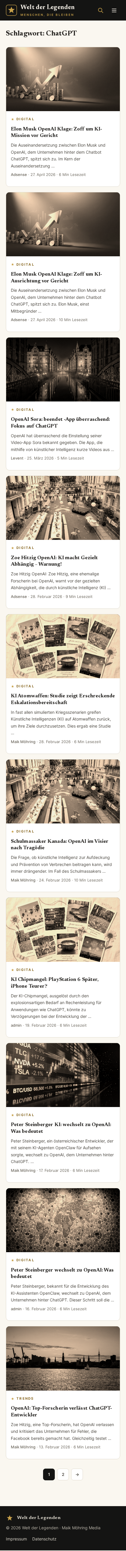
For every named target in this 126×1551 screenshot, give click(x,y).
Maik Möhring (23, 741)
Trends (25, 1398)
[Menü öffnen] (114, 10)
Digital (25, 119)
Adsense (19, 174)
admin (16, 1025)
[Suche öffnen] (100, 10)
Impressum (16, 1538)
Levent (17, 458)
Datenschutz (44, 1538)
